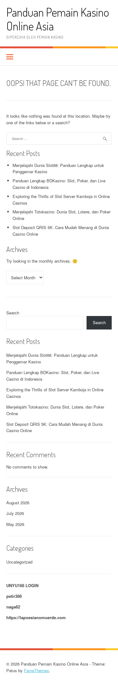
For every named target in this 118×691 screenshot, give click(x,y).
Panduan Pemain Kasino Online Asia (57, 19)
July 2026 (15, 513)
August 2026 (17, 503)
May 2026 (15, 524)
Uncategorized (19, 562)
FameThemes (36, 670)
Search (12, 313)
